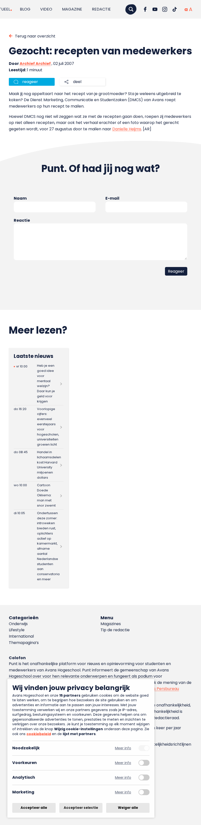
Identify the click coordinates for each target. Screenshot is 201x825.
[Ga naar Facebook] (145, 9)
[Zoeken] (131, 9)
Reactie (22, 220)
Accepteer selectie (81, 807)
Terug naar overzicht (35, 36)
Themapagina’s (24, 642)
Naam (20, 198)
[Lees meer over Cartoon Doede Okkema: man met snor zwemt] (38, 495)
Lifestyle (17, 630)
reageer (30, 82)
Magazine (72, 9)
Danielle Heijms (126, 129)
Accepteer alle (34, 807)
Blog (25, 9)
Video (46, 9)
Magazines (110, 624)
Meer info (123, 748)
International (21, 636)
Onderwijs (18, 624)
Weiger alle (128, 807)
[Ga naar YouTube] (155, 9)
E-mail (112, 198)
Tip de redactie (115, 630)
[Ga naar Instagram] (165, 9)
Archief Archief (35, 63)
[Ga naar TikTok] (174, 9)
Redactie (101, 9)
